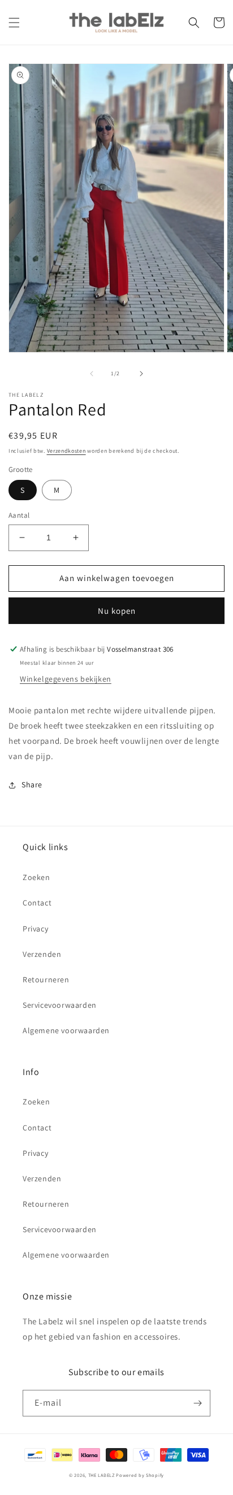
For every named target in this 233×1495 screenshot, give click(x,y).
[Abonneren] (197, 1403)
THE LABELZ (101, 1475)
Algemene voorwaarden (66, 1030)
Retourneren (46, 979)
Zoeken (36, 877)
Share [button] (31, 784)
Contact (37, 903)
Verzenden (42, 954)
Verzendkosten (66, 450)
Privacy (35, 929)
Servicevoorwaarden (60, 1005)
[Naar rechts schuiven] (141, 373)
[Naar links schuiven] (91, 373)
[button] (14, 22)
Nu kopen (117, 610)
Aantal (18, 515)
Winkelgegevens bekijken (65, 679)
